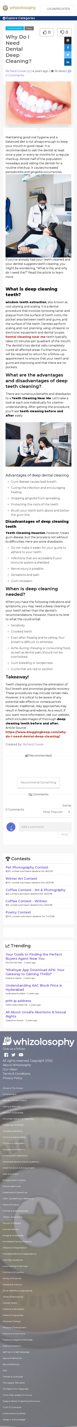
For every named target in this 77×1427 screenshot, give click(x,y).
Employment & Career (14, 1180)
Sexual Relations (11, 1364)
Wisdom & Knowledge (14, 1419)
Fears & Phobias (11, 1204)
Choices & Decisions (13, 1131)
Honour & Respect (12, 1223)
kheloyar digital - (14, 978)
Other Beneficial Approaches (17, 1290)
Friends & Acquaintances (15, 1210)
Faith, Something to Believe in (18, 1198)
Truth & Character (12, 1407)
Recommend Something (38, 782)
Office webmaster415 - (17, 1004)
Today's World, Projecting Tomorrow (21, 1401)
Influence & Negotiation (15, 1247)
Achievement (9, 1094)
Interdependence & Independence (19, 1253)
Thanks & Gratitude (13, 1376)
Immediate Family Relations (17, 1241)
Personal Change (11, 1321)
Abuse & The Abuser (13, 1088)
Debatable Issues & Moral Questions (21, 1161)
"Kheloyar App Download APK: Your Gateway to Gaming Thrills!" (35, 972)
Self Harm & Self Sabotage (16, 1352)
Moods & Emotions (12, 1284)
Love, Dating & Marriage (15, 1266)
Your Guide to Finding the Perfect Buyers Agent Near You (34, 956)
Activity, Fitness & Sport (15, 1100)
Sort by (66, 805)
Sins (5, 1370)
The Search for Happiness (15, 1388)
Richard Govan (16, 71)
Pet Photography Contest (27, 867)
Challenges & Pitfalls (13, 1124)
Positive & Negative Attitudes (17, 1339)
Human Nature (10, 1229)
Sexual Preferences (12, 1358)
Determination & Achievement (18, 1167)
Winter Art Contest (21, 879)
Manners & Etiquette (13, 1272)
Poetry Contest (18, 912)
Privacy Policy (12, 1078)
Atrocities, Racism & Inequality (18, 1118)
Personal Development (14, 1327)
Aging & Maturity (12, 1106)
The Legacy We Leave (14, 1382)
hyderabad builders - (16, 993)
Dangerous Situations (14, 1149)
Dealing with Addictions (15, 1155)
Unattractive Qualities (14, 1413)
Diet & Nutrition (11, 1174)
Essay (29, 28)
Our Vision (10, 1069)
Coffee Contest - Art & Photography (35, 890)
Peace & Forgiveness (13, 1315)
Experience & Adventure (15, 1192)
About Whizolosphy (17, 1065)
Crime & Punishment (14, 1143)
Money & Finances (12, 1278)
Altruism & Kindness (13, 1112)
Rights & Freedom (12, 1345)
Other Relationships (13, 1296)
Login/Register (58, 8)
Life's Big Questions (13, 1260)
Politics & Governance (14, 1333)
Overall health (14, 28)
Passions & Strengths (13, 1309)
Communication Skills (14, 1137)
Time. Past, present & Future (17, 1395)
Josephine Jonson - (16, 1020)
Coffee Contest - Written (26, 901)
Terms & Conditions (16, 1073)
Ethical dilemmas (12, 1186)
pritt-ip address (18, 1001)
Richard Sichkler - (15, 962)
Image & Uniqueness (13, 1235)
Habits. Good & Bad (13, 1217)
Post (65, 834)
